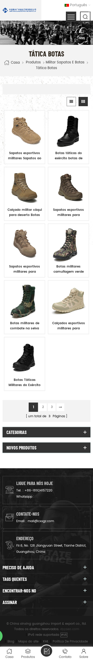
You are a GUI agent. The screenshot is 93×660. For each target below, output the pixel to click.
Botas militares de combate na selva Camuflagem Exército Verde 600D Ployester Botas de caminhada (24, 326)
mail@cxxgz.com (41, 521)
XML (46, 641)
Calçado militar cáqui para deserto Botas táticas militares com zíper (24, 212)
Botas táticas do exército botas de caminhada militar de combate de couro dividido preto (68, 156)
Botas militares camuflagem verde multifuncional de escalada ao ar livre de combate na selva (69, 269)
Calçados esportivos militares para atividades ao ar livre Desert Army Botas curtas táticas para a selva (68, 326)
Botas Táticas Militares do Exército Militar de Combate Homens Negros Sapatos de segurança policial (25, 383)
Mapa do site (28, 641)
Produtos (33, 62)
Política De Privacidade (70, 641)
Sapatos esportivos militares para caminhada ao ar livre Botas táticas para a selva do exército (68, 212)
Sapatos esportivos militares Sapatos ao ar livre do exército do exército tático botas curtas (24, 156)
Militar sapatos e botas (65, 62)
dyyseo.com (69, 629)
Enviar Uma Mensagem (46, 651)
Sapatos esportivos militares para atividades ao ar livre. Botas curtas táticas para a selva (24, 269)
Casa (15, 62)
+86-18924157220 (38, 490)
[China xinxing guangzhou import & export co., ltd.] (19, 10)
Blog (10, 641)
